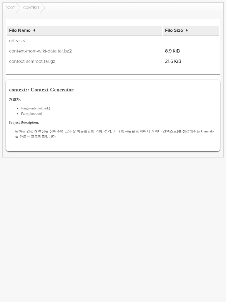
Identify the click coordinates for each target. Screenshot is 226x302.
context (31, 7)
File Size (174, 30)
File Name (20, 30)
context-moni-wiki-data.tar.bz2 (40, 51)
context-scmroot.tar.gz (32, 61)
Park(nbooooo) (31, 113)
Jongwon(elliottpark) (35, 108)
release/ (17, 41)
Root (10, 7)
